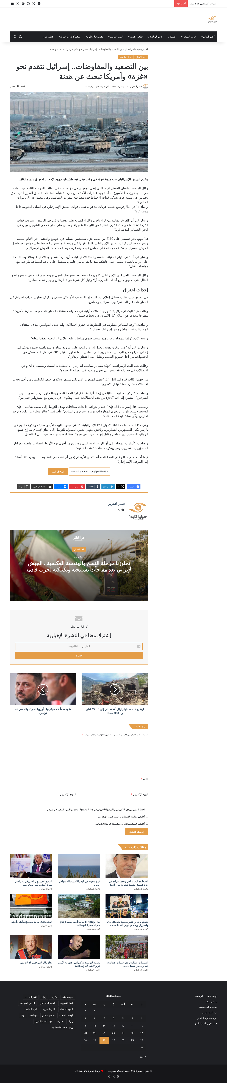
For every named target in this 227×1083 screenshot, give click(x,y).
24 (141, 1040)
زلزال (70, 1021)
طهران (60, 1021)
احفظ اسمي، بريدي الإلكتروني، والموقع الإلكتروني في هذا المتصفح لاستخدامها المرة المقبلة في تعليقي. (95, 809)
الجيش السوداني (27, 1003)
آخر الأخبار (130, 49)
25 (132, 1040)
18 (132, 1032)
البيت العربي (116, 36)
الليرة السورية (49, 1009)
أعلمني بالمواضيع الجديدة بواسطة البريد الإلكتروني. (120, 823)
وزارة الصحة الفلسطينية (62, 1027)
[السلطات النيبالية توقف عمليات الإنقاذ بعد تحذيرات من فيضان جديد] (127, 947)
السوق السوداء (66, 1009)
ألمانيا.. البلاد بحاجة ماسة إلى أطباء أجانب (31, 921)
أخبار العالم (209, 36)
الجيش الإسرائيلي (47, 1003)
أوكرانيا (54, 997)
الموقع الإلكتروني (68, 794)
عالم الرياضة (156, 36)
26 (122, 1040)
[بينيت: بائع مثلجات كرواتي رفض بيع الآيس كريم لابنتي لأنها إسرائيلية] (79, 947)
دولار (23, 1015)
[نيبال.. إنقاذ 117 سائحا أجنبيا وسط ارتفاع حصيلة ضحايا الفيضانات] (79, 906)
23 (85, 1032)
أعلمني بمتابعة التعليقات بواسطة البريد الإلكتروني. (121, 816)
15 (94, 1025)
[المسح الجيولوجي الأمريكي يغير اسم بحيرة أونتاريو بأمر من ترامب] (31, 866)
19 (123, 1032)
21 (104, 1032)
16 (85, 1025)
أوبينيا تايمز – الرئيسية (206, 996)
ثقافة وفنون (136, 36)
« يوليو (143, 1056)
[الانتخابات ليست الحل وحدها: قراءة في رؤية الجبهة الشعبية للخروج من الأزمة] (127, 866)
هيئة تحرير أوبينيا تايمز (206, 1023)
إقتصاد (173, 36)
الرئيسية (141, 49)
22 (94, 1032)
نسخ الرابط (58, 471)
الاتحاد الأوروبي (66, 1003)
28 (104, 1040)
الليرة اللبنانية (32, 1009)
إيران (43, 997)
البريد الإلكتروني (139, 794)
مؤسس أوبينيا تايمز (207, 1018)
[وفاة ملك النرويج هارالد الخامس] (31, 947)
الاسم (144, 779)
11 (132, 1025)
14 (104, 1025)
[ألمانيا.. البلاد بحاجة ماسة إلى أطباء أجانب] (31, 906)
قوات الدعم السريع (43, 1021)
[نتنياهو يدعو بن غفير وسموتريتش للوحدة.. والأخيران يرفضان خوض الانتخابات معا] (127, 906)
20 (113, 1032)
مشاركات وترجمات (70, 36)
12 (123, 1025)
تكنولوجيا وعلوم (95, 36)
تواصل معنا (211, 1001)
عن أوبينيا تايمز (209, 1012)
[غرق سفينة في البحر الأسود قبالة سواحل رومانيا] (79, 866)
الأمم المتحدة (31, 997)
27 (113, 1040)
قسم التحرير (136, 86)
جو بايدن (33, 1015)
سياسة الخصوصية (208, 1007)
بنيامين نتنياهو (48, 1015)
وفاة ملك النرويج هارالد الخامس (36, 962)
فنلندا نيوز (48, 36)
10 (141, 1025)
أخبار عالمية (126, 57)
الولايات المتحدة (66, 1015)
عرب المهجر (189, 36)
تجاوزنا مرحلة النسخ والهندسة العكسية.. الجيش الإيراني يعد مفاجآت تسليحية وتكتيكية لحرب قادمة (79, 566)
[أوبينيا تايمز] (212, 19)
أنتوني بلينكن (67, 997)
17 (141, 1032)
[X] (118, 510)
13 (113, 1025)
